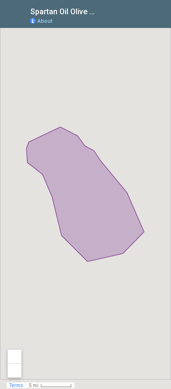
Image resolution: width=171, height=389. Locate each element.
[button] (125, 20)
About (45, 21)
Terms (16, 385)
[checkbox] (102, 10)
